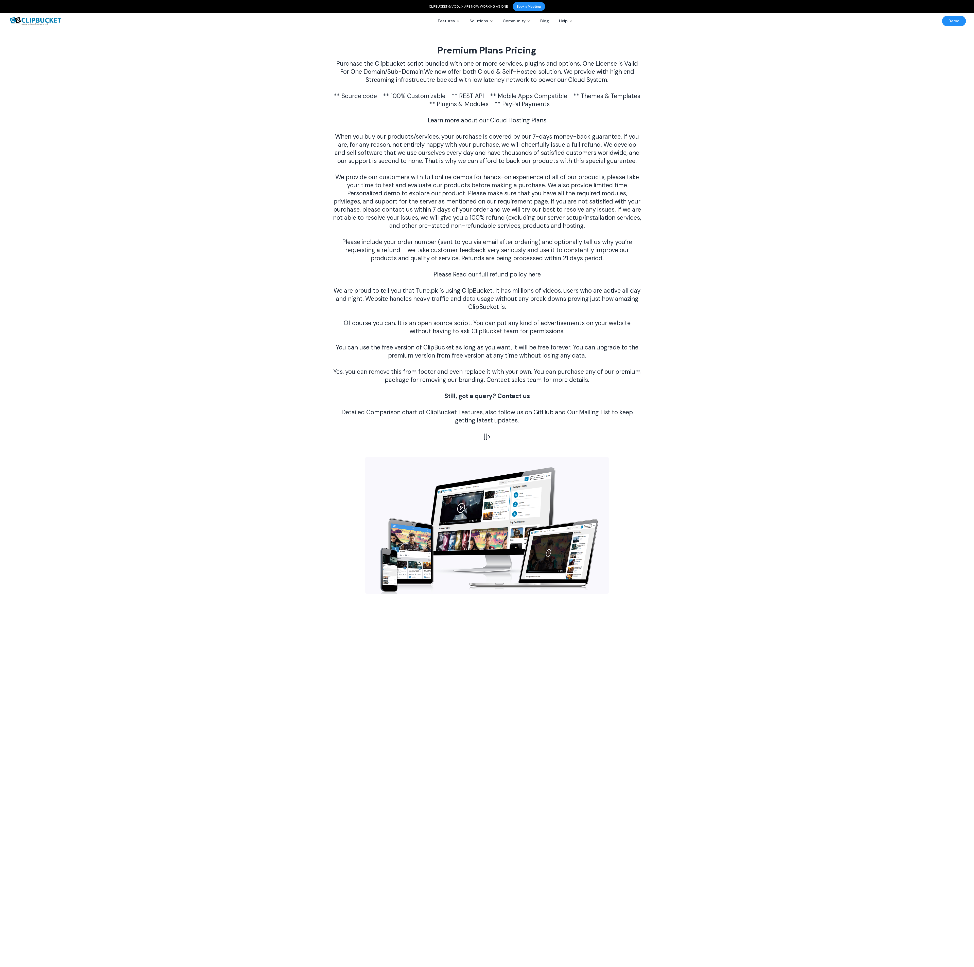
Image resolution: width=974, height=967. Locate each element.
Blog (544, 21)
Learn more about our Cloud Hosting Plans (487, 120)
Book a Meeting (529, 6)
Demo (954, 21)
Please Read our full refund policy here (487, 274)
